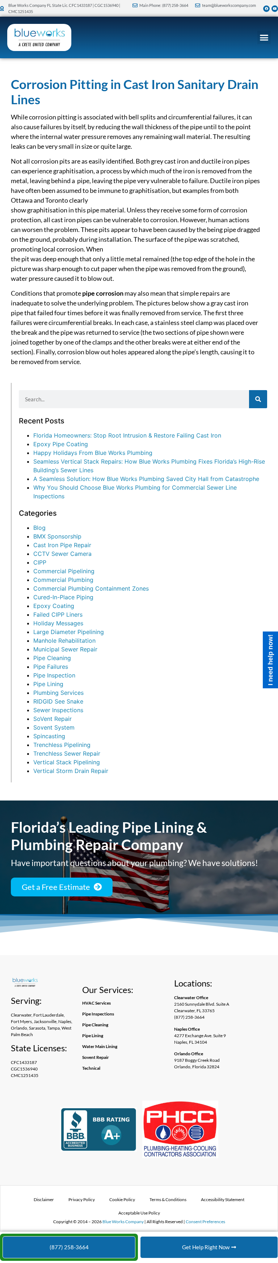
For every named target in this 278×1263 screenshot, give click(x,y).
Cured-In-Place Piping (63, 597)
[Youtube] (274, 8)
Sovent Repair (95, 1057)
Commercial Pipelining (63, 571)
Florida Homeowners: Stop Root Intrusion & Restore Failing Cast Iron (127, 435)
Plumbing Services (58, 692)
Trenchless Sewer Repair (66, 753)
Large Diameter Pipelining (68, 631)
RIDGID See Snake (58, 701)
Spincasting (49, 736)
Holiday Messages (58, 623)
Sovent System (54, 727)
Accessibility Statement (222, 1199)
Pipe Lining (48, 684)
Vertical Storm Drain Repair (70, 770)
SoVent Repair (52, 718)
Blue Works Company (123, 1221)
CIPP (39, 562)
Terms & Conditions (167, 1199)
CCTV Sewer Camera (62, 553)
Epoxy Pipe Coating (60, 444)
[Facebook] (266, 8)
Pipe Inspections (98, 1014)
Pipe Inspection (54, 675)
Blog (39, 527)
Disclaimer (44, 1199)
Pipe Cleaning (52, 658)
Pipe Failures (50, 666)
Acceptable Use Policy (139, 1213)
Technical (91, 1068)
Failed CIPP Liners (58, 614)
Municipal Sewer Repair (65, 649)
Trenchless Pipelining (61, 744)
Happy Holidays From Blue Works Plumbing (92, 452)
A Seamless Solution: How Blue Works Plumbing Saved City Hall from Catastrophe (146, 478)
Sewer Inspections (58, 710)
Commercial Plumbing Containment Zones (91, 588)
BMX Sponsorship (57, 536)
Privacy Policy (81, 1199)
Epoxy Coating (53, 605)
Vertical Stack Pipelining (66, 762)
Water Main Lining (99, 1046)
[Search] (258, 399)
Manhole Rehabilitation (64, 640)
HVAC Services (96, 1003)
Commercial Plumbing (63, 579)
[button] (264, 38)
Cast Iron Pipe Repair (62, 545)
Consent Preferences (205, 1221)
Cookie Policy (122, 1199)
